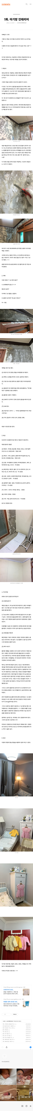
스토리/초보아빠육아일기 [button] (21, 22)
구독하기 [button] (31, 1106)
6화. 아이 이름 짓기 (6, 1033)
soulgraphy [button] (6, 4)
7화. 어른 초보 (5, 1031)
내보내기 (7, 1047)
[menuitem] (22, 1106)
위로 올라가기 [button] (26, 1106)
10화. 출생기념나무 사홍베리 (8, 1026)
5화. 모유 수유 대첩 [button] (8, 1077)
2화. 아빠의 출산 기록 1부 (8, 1041)
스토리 (4, 1021)
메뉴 (31, 4)
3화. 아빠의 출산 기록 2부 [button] (8, 1093)
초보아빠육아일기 (10, 1021)
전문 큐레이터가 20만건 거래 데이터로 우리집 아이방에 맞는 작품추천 (11, 1005)
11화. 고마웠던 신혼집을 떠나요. (9, 1024)
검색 (26, 4)
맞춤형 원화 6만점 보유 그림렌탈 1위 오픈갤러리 (10, 1002)
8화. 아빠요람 (5, 1029)
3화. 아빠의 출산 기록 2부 (8, 1039)
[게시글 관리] (9, 1014)
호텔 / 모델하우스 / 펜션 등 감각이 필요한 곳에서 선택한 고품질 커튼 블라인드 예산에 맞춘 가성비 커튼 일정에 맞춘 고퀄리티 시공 (11, 993)
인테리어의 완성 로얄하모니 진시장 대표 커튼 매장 (10, 990)
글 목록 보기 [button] (22, 1106)
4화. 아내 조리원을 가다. (7, 1037)
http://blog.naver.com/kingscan (13, 987)
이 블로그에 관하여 (31, 1047)
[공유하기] (7, 1014)
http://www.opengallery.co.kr (12, 999)
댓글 (3, 1047)
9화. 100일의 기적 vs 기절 (8, 1028)
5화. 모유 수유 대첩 (6, 1035)
